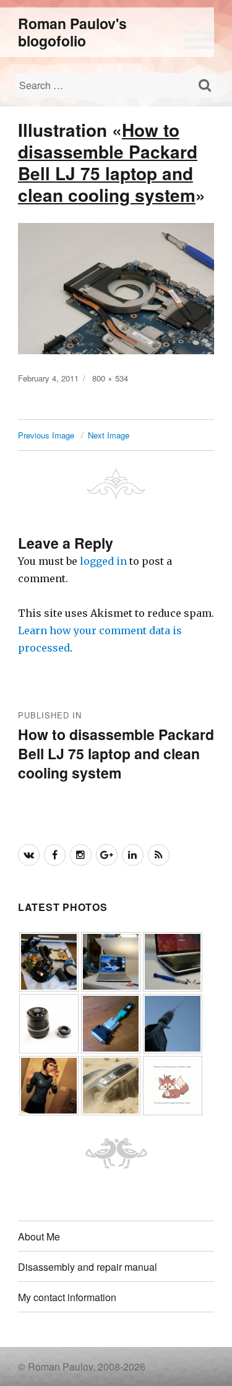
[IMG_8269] (110, 1084)
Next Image (108, 435)
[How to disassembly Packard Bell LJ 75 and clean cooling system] (172, 960)
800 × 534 (110, 378)
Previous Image (46, 435)
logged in (103, 561)
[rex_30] (172, 1084)
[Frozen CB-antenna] (172, 1022)
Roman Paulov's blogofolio (72, 32)
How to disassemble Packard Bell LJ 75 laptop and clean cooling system (107, 162)
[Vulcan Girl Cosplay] (49, 1084)
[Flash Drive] (110, 1022)
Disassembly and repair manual (87, 1267)
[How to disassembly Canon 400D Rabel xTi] (49, 960)
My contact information (67, 1297)
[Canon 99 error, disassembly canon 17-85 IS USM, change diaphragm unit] (49, 1022)
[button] (199, 38)
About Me (39, 1236)
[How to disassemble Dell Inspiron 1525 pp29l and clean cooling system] (110, 960)
